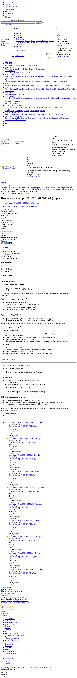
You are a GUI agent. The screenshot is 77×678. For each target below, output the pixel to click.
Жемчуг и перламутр (12, 85)
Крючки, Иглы (29, 111)
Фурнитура (9, 80)
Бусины (7, 83)
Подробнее (12, 437)
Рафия (34, 107)
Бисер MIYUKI (10, 71)
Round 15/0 (16, 69)
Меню (18, 28)
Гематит (40, 85)
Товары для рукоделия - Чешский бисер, (14, 601)
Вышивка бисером (11, 640)
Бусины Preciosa (10, 74)
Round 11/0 (8, 69)
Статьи (33, 41)
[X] (10, 243)
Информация (5, 613)
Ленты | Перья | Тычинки (13, 105)
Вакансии (19, 44)
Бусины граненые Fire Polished (28, 76)
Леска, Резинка (53, 98)
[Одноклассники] (5, 243)
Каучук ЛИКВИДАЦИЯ (52, 85)
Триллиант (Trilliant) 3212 (36, 89)
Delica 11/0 (8, 72)
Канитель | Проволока (12, 102)
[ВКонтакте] (2, 243)
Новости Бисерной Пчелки (12, 591)
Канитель (8, 103)
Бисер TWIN (27, 65)
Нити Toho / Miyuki (11, 98)
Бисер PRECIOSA (11, 622)
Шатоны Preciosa (22, 89)
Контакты (46, 42)
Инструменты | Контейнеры (14, 109)
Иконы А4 (39, 118)
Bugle (22, 69)
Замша (7, 114)
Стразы (7, 87)
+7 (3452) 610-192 (7, 20)
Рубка (21, 65)
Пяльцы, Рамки (39, 111)
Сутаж (7, 107)
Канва (12, 114)
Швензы (43, 82)
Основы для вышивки (12, 112)
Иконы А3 (31, 118)
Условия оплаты (21, 42)
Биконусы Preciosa (11, 76)
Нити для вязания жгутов (67, 98)
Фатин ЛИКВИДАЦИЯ (44, 114)
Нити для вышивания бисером (28, 98)
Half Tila (31, 72)
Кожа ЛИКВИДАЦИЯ (22, 114)
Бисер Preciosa (10, 63)
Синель (12, 107)
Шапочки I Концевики (32, 82)
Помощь (40, 42)
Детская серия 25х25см (13, 118)
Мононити (43, 98)
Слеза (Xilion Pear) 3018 (66, 89)
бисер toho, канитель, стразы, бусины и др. (15, 602)
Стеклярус (35, 65)
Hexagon (31, 69)
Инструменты (9, 111)
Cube (26, 69)
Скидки (7, 664)
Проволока (15, 103)
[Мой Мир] (7, 243)
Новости (39, 41)
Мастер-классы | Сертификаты (15, 120)
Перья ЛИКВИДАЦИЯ (45, 107)
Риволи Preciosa (10, 89)
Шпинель (34, 85)
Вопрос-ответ (32, 42)
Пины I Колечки (51, 82)
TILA (26, 72)
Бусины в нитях (24, 85)
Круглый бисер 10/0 (11, 65)
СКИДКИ (8, 62)
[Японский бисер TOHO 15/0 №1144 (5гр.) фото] (22, 203)
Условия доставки (48, 41)
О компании (20, 41)
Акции (7, 649)
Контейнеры (19, 111)
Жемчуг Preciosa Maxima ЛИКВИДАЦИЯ (53, 76)
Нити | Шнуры (10, 96)
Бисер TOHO (9, 67)
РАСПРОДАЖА (10, 121)
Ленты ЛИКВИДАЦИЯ (23, 107)
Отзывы (27, 41)
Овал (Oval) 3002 (51, 89)
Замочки (21, 82)
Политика (8, 655)
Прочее (32, 114)
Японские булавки (11, 82)
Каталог (3, 612)
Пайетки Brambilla (17, 94)
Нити (7, 631)
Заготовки (24, 118)
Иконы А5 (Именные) (50, 118)
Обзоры (7, 662)
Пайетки (8, 92)
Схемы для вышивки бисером (15, 116)
